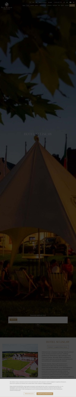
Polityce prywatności (47, 383)
